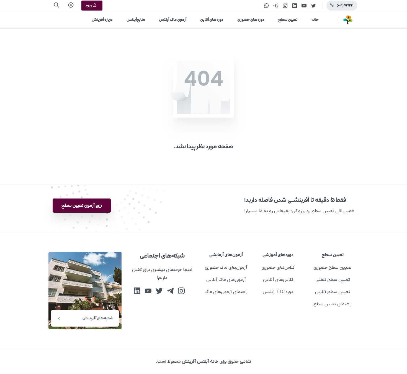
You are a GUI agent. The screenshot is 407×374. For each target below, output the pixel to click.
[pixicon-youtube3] (148, 291)
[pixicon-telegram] (170, 291)
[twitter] (313, 5)
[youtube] (304, 5)
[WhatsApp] (266, 5)
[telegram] (275, 5)
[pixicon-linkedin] (137, 291)
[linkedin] (294, 5)
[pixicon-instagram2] (181, 291)
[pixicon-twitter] (159, 291)
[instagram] (285, 5)
